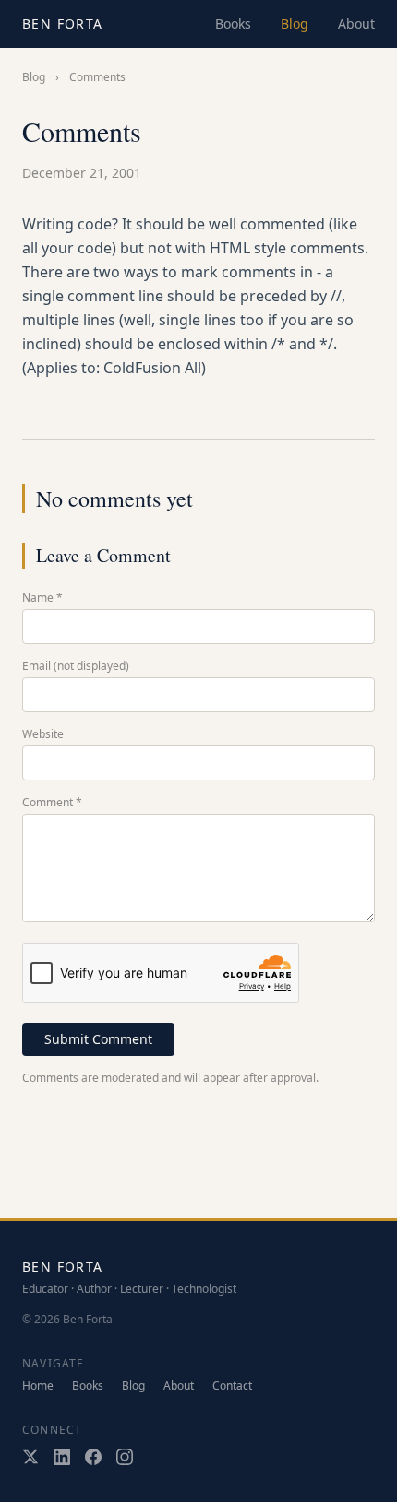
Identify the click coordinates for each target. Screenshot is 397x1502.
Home (38, 1386)
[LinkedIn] (62, 1457)
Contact (232, 1386)
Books (233, 23)
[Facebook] (93, 1457)
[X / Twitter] (30, 1457)
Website (43, 734)
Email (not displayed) (75, 666)
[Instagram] (124, 1457)
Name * (42, 598)
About (356, 23)
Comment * (52, 802)
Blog (294, 23)
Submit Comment (98, 1039)
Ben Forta (62, 23)
